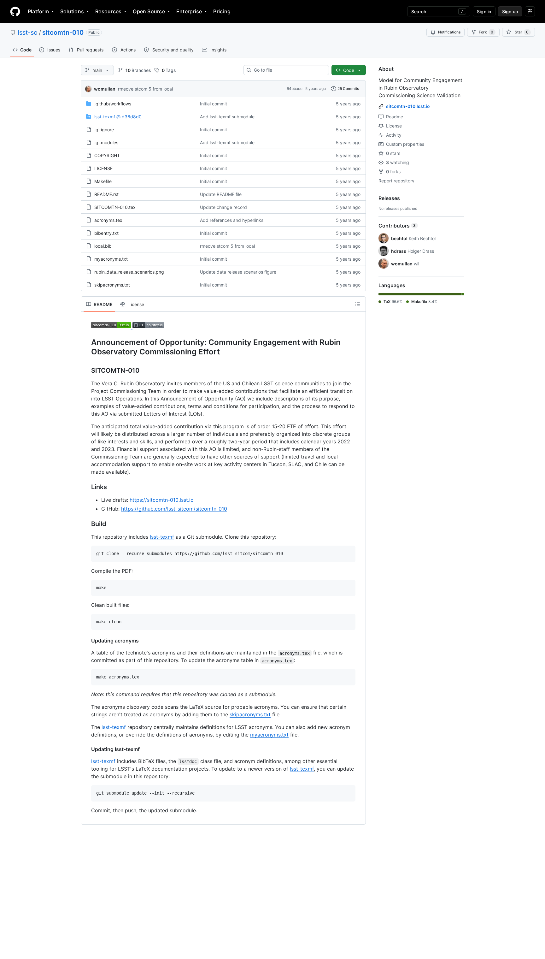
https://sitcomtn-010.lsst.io (162, 500)
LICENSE (103, 168)
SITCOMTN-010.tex (115, 207)
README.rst (106, 194)
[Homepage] (15, 11)
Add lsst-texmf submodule (227, 116)
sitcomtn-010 (63, 32)
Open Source (149, 11)
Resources (108, 11)
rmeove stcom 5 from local (145, 89)
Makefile (103, 181)
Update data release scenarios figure (238, 272)
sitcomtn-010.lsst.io (408, 106)
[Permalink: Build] (86, 524)
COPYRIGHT (107, 155)
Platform (38, 11)
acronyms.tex (108, 220)
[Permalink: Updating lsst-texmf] (86, 749)
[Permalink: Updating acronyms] (86, 640)
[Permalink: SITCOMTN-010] (86, 370)
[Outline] (357, 304)
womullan (104, 89)
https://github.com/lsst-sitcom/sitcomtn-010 (174, 509)
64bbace (294, 88)
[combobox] (289, 70)
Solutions (72, 11)
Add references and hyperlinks (231, 220)
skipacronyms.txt (112, 284)
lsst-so (28, 32)
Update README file (221, 194)
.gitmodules (106, 142)
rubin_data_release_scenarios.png (129, 272)
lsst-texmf (162, 537)
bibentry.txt (106, 233)
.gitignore (104, 129)
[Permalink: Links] (86, 487)
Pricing (222, 11)
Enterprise (189, 11)
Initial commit (213, 103)
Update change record (223, 207)
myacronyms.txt (111, 259)
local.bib (103, 246)
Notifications (449, 32)
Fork (486, 32)
